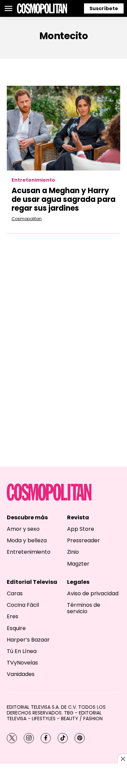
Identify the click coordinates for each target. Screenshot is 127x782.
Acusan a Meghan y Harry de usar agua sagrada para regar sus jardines (63, 199)
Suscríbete (103, 8)
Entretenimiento (33, 180)
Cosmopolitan (27, 218)
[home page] (42, 8)
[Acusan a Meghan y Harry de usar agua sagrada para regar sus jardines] (63, 128)
